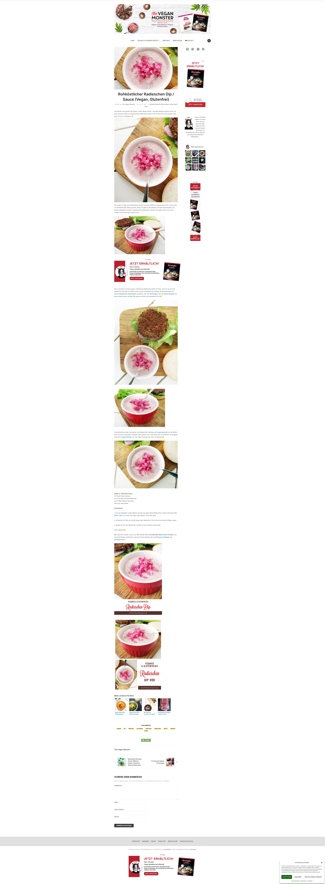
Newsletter (162, 841)
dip (125, 728)
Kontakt (153, 841)
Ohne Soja (148, 728)
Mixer (116, 515)
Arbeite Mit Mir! (173, 841)
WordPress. (167, 849)
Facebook (117, 539)
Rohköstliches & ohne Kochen (159, 104)
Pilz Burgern (154, 294)
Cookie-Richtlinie (295, 880)
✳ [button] (118, 515)
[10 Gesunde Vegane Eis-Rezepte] (170, 762)
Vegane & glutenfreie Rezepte (147, 40)
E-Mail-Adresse (119, 809)
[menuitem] (190, 41)
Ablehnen (298, 877)
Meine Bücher (177, 40)
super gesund (162, 432)
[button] (321, 862)
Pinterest (159, 537)
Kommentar (118, 785)
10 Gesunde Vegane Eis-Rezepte (157, 762)
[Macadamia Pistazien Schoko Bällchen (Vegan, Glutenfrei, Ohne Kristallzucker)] (121, 762)
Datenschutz (304, 880)
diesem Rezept (127, 437)
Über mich (166, 40)
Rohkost (173, 728)
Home (132, 40)
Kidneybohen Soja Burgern (127, 294)
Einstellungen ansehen (313, 877)
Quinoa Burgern (169, 294)
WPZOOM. (193, 849)
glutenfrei (140, 728)
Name (116, 802)
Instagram (165, 537)
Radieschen (157, 728)
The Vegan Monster (128, 104)
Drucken (147, 740)
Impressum (310, 880)
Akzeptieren (286, 877)
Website (116, 817)
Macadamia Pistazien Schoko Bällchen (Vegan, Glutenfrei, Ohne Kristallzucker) (135, 762)
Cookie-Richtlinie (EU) (186, 841)
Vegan (146, 730)
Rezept (166, 728)
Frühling (131, 728)
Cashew (119, 728)
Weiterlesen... (195, 137)
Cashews (124, 513)
